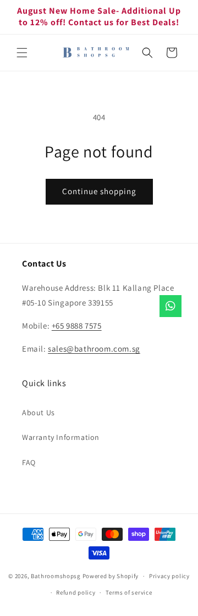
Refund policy (75, 592)
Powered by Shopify (110, 576)
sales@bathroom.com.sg (94, 348)
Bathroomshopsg (56, 576)
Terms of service (129, 592)
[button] (22, 53)
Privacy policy (169, 576)
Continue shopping (99, 191)
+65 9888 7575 (77, 325)
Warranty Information (61, 437)
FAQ (29, 462)
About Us (38, 412)
